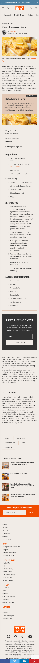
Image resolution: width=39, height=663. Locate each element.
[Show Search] (8, 8)
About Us (5, 588)
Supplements (6, 534)
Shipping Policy (7, 569)
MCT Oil (5, 531)
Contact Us (6, 563)
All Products (6, 539)
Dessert (7, 438)
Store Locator (7, 610)
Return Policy (7, 572)
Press (4, 591)
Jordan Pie (13, 31)
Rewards (5, 600)
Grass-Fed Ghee (16, 167)
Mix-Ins (4, 528)
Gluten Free (21, 438)
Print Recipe (32, 96)
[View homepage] (19, 8)
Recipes (5, 550)
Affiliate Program (8, 616)
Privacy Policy (7, 578)
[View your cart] (36, 8)
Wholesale (6, 613)
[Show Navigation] (2, 8)
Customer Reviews (8, 597)
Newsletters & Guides (9, 553)
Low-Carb (8, 447)
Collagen (5, 537)
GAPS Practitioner (17, 399)
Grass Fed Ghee (10, 443)
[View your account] (31, 8)
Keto (23, 443)
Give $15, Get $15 (8, 602)
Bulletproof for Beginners (11, 547)
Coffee (4, 525)
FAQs (4, 566)
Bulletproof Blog (8, 556)
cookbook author (8, 404)
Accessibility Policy (8, 575)
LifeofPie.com (26, 401)
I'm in (31, 512)
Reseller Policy (7, 619)
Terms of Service (8, 581)
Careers (5, 594)
